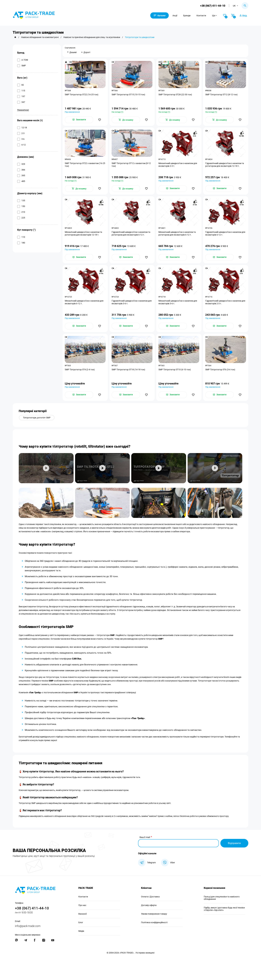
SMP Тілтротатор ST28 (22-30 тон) (175, 94)
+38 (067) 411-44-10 (212, 5)
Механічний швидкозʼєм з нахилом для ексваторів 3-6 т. (177, 302)
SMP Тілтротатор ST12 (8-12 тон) (221, 94)
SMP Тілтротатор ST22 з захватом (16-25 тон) (85, 164)
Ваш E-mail (145, 837)
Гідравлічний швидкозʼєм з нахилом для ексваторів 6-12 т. (225, 233)
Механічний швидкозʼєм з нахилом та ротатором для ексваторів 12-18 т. (83, 233)
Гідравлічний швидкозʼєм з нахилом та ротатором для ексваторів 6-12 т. (131, 233)
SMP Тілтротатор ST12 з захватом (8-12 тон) (131, 164)
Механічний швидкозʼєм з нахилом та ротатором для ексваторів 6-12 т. (177, 233)
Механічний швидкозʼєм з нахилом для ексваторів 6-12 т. (84, 302)
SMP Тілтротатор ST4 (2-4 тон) (80, 369)
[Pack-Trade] (15, 37)
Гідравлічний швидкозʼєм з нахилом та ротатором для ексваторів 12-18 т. (224, 164)
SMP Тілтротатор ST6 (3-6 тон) (220, 369)
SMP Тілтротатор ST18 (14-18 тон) (128, 369)
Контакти (201, 15)
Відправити (234, 843)
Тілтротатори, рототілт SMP (36, 417)
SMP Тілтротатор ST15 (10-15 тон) (128, 94)
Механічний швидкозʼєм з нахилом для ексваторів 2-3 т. (177, 164)
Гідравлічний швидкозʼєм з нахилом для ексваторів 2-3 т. (225, 302)
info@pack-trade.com (27, 926)
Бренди (186, 15)
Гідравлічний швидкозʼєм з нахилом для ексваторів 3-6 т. (132, 302)
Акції (174, 15)
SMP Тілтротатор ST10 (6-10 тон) (174, 369)
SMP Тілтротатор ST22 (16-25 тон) (81, 94)
